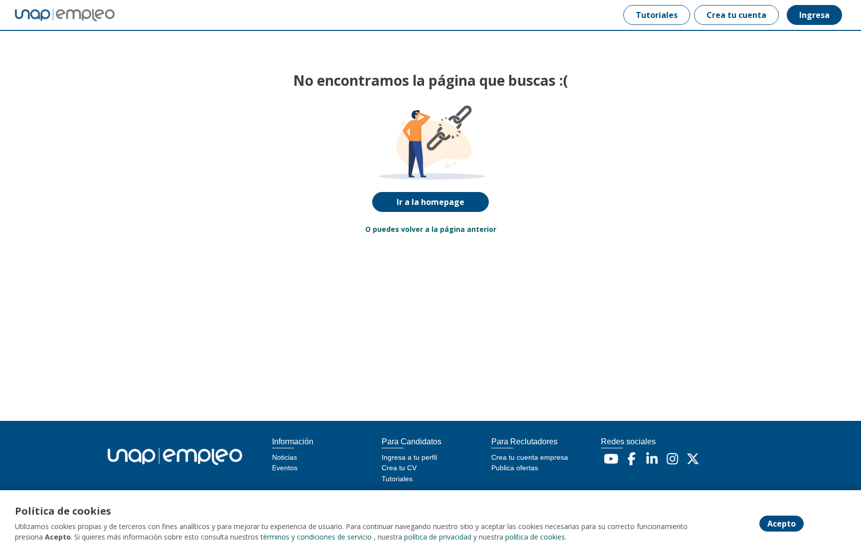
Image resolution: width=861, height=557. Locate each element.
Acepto (781, 523)
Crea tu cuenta (736, 14)
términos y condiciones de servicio (316, 537)
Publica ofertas (514, 468)
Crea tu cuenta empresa (529, 457)
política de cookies (535, 537)
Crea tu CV (399, 468)
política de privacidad (437, 537)
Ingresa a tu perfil (409, 457)
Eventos (284, 468)
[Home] (58, 15)
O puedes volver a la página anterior (430, 229)
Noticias (284, 457)
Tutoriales (657, 14)
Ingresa (814, 14)
